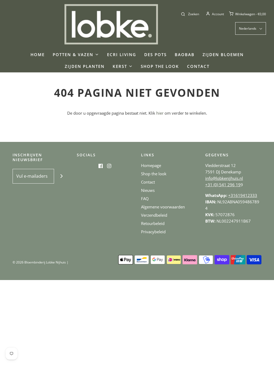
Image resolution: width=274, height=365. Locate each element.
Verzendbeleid (154, 215)
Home (38, 54)
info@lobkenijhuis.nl (224, 178)
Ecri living (121, 54)
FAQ (145, 198)
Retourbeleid (153, 223)
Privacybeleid (153, 231)
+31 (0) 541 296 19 (223, 184)
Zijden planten (85, 66)
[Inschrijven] (61, 176)
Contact (198, 66)
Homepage (151, 165)
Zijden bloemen (223, 54)
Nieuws (148, 190)
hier (159, 113)
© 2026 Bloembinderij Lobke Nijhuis (39, 262)
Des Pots (155, 54)
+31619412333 (242, 195)
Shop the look (160, 66)
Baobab (185, 54)
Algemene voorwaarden (163, 206)
